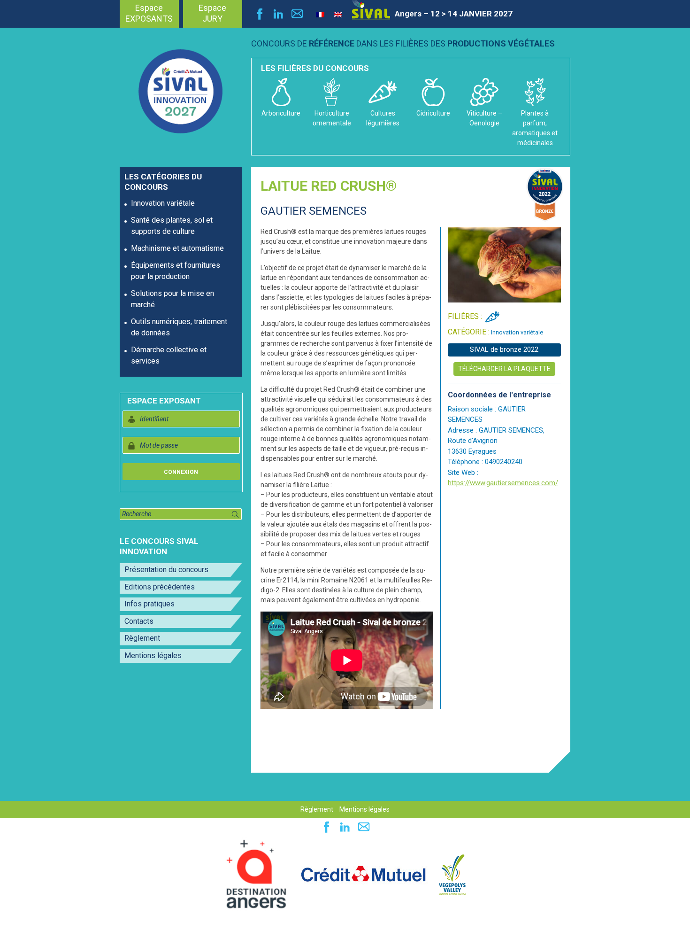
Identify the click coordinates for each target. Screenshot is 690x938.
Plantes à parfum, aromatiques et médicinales (535, 128)
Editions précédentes (159, 586)
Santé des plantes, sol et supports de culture (172, 226)
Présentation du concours (166, 569)
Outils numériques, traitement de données (179, 327)
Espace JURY (212, 13)
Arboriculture (280, 113)
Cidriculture (433, 113)
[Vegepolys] (452, 874)
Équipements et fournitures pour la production (175, 271)
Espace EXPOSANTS (149, 13)
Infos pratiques (149, 603)
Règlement (142, 638)
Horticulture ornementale (332, 118)
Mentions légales (153, 655)
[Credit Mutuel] (363, 874)
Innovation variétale (163, 203)
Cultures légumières (382, 118)
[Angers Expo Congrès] (256, 874)
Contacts (138, 621)
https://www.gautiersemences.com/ (503, 483)
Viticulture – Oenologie (484, 118)
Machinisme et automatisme (177, 248)
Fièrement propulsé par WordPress (65, 926)
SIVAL (371, 10)
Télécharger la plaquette (504, 368)
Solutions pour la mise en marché (172, 299)
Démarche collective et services (169, 355)
